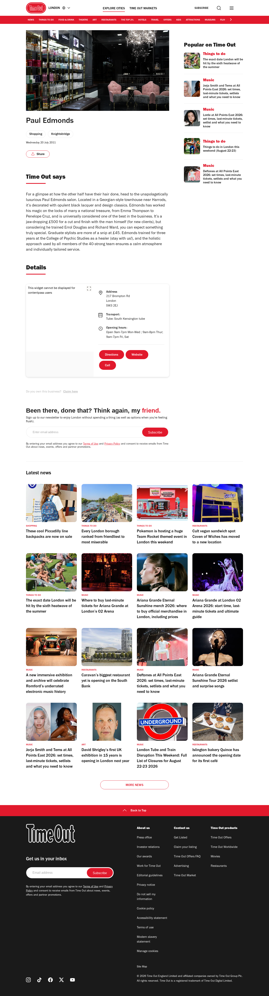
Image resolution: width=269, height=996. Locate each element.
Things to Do (46, 20)
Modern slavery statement (147, 940)
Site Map (142, 967)
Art (95, 20)
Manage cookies (147, 951)
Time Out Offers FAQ (187, 856)
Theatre (83, 20)
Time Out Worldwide (224, 847)
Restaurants (108, 20)
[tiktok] (39, 979)
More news (134, 785)
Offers (167, 20)
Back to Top (138, 810)
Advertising (181, 866)
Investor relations (148, 847)
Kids (178, 20)
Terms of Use (90, 444)
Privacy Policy (112, 444)
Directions (111, 355)
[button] (89, 289)
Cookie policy (145, 908)
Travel (155, 20)
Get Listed (180, 837)
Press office (144, 837)
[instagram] (28, 979)
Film (222, 20)
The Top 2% (127, 20)
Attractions (193, 20)
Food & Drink (66, 20)
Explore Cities (114, 8)
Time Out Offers (221, 837)
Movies (215, 856)
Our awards (144, 856)
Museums (210, 20)
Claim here (70, 391)
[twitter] (61, 979)
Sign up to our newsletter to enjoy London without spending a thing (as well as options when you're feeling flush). (96, 419)
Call (107, 365)
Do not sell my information (146, 897)
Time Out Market (185, 875)
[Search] (218, 8)
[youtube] (72, 979)
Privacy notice (146, 885)
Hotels (142, 20)
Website (137, 355)
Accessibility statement (152, 918)
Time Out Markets (143, 8)
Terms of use (145, 927)
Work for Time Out (149, 866)
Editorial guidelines (149, 875)
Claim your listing (185, 847)
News (31, 20)
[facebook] (50, 979)
